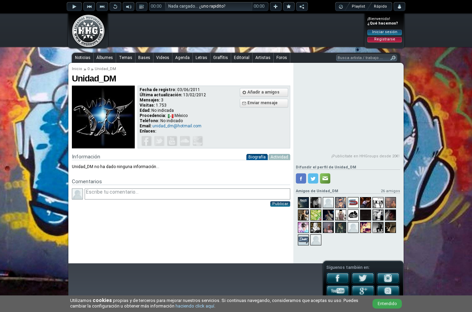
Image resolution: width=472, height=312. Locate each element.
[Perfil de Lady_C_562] (328, 202)
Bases (144, 57)
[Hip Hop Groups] (86, 46)
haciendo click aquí (195, 306)
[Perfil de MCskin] (378, 202)
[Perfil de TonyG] (303, 202)
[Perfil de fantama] (341, 215)
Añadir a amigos (263, 92)
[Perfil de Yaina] (303, 227)
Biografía (257, 157)
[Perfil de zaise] (316, 227)
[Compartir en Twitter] (313, 178)
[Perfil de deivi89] (390, 215)
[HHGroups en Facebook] (337, 282)
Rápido (380, 6)
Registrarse (384, 39)
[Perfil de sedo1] (303, 215)
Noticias (83, 57)
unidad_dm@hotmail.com (176, 126)
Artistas (263, 57)
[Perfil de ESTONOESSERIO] (353, 227)
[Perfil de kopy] (328, 227)
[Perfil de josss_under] (316, 215)
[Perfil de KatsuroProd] (353, 215)
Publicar (280, 204)
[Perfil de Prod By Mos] (365, 215)
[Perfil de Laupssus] (316, 202)
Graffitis (220, 57)
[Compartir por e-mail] (325, 178)
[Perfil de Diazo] (378, 215)
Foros (281, 57)
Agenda (182, 57)
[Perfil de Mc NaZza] (328, 215)
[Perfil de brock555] (365, 227)
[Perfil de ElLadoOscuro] (316, 240)
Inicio (77, 69)
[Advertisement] (236, 30)
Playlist (358, 6)
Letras (201, 57)
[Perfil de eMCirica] (390, 227)
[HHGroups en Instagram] (388, 282)
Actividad (279, 157)
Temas (125, 57)
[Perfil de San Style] (353, 202)
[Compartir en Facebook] (301, 178)
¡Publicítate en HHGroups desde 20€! (365, 156)
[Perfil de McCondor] (390, 202)
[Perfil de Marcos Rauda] (365, 202)
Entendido (387, 303)
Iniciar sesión (384, 32)
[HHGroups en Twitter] (363, 282)
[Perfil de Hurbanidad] (303, 240)
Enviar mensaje (262, 102)
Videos (162, 57)
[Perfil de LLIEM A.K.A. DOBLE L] (378, 227)
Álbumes (104, 57)
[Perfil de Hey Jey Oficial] (341, 202)
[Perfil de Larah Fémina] (341, 227)
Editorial (241, 57)
